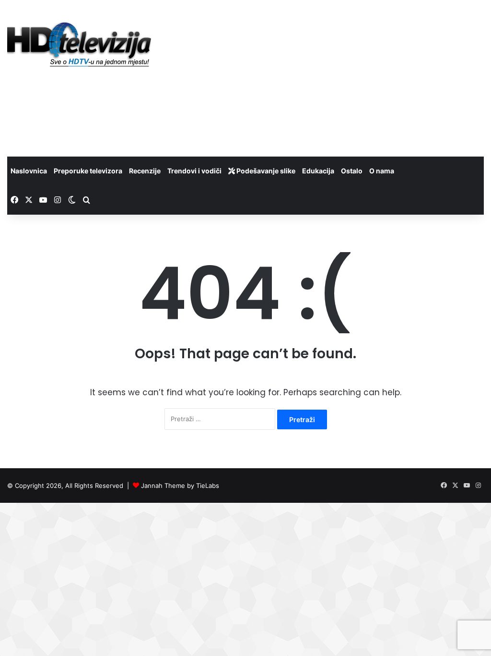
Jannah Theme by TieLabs (180, 485)
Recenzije (145, 171)
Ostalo (351, 171)
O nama (381, 171)
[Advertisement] (331, 77)
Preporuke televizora (88, 171)
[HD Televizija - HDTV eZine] (79, 45)
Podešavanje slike (265, 171)
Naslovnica (29, 171)
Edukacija (318, 171)
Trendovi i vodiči (194, 171)
